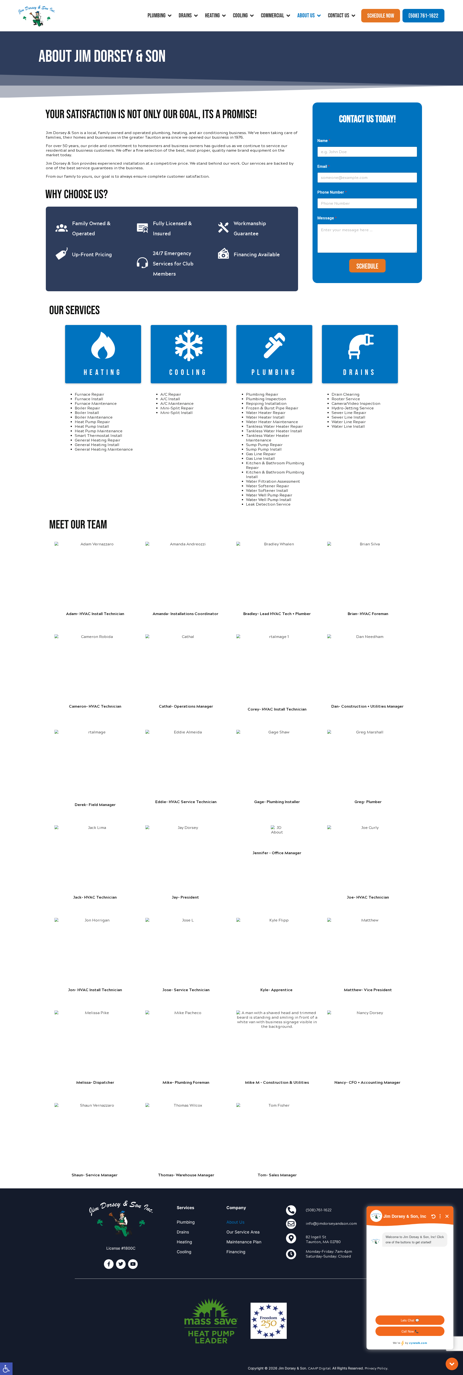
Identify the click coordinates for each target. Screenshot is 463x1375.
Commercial (272, 15)
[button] (6, 1368)
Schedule (367, 266)
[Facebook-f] (109, 1264)
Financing (235, 1251)
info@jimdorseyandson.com (331, 1223)
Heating (212, 15)
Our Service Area (243, 1232)
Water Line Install (348, 426)
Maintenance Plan (243, 1242)
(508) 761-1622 (318, 1210)
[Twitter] (121, 1264)
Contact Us (338, 15)
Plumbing (156, 15)
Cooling (240, 15)
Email (323, 166)
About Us (306, 15)
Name (323, 140)
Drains (185, 15)
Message (327, 218)
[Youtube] (133, 1264)
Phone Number (332, 192)
